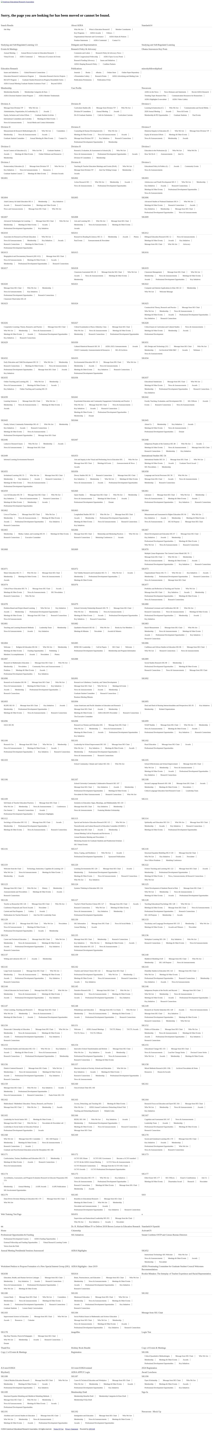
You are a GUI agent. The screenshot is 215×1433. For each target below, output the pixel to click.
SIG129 (4, 919)
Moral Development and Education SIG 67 (160, 534)
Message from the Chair (187, 853)
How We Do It (150, 154)
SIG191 (4, 1411)
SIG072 (74, 569)
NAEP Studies (150, 725)
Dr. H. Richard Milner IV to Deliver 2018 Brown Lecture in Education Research (105, 1226)
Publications (76, 68)
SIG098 (74, 721)
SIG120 (74, 865)
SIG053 (74, 455)
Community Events (192, 166)
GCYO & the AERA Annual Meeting (87, 1162)
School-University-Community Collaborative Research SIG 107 (96, 783)
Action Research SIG (81, 182)
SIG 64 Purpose (173, 522)
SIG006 (145, 197)
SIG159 (4, 1084)
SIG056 (74, 471)
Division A (5, 104)
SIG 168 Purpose (52, 1139)
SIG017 (4, 268)
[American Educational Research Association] (17, 2)
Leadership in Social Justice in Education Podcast (21, 1127)
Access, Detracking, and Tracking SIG (87, 1104)
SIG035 (4, 377)
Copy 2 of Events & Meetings (14, 1352)
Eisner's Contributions (188, 1178)
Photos (136, 237)
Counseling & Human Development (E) (88, 131)
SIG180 (4, 1293)
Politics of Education (152, 1029)
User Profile (76, 88)
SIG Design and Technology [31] (156, 346)
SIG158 (145, 1064)
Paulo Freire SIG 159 (56, 1095)
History (44, 888)
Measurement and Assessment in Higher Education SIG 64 (165, 514)
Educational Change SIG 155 (155, 1049)
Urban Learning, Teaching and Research (18, 1010)
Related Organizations (167, 709)
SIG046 (4, 440)
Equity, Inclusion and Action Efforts (16, 115)
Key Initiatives (104, 138)
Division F (146, 127)
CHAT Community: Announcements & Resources (92, 350)
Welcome (7, 647)
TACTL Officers (96, 1033)
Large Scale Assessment (12, 971)
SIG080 (145, 604)
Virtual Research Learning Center (55, 1242)
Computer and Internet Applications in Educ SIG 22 (163, 288)
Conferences (61, 807)
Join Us (180, 154)
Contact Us (116, 40)
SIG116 (4, 849)
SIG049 (4, 455)
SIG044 (74, 420)
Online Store (111, 72)
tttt (2, 1226)
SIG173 (145, 1154)
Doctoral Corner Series (199, 1052)
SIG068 (4, 549)
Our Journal (8, 810)
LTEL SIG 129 (9, 923)
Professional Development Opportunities (88, 142)
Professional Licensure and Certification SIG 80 (161, 608)
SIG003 (145, 178)
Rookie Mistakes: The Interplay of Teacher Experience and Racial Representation (176, 1273)
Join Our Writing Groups (108, 170)
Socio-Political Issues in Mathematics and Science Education (95, 1316)
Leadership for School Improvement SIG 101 (90, 744)
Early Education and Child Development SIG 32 (21, 362)
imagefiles (75, 1332)
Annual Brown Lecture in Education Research (37, 53)
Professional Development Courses (16, 1239)
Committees (61, 131)
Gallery (31, 911)
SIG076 (74, 584)
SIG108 (145, 779)
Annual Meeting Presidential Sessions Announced (22, 1250)
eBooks (98, 72)
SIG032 (4, 358)
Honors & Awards (164, 1072)
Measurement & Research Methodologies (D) (20, 131)
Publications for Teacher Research (16, 915)
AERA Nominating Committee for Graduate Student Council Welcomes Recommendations (172, 1268)
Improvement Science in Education (16, 1316)
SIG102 (145, 740)
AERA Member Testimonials (49, 96)
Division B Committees (82, 111)
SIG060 (74, 491)
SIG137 (4, 955)
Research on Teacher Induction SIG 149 (159, 1010)
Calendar (31, 1320)
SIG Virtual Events (81, 844)
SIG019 (145, 268)
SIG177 (145, 1174)
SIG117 (74, 849)
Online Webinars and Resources (50, 154)
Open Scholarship (151, 1380)
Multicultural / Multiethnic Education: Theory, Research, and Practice (28, 1104)
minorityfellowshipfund (152, 68)
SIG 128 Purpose (151, 915)
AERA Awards (95, 33)
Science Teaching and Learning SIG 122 (159, 869)
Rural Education (150, 744)
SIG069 (74, 549)
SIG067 (145, 530)
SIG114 (145, 818)
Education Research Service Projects (52, 76)
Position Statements (81, 40)
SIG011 (74, 233)
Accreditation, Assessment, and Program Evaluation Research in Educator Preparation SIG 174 (36, 1179)
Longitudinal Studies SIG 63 (84, 514)
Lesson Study (8, 1297)
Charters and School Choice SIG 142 (87, 971)
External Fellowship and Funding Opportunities (21, 1242)
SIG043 (4, 420)
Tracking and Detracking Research (86, 1111)
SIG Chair (116, 647)
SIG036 (74, 377)
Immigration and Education (83, 1416)
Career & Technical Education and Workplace (90, 1380)
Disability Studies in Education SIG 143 (159, 971)
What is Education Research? (99, 29)
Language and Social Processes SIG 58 (158, 475)
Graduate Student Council (13, 174)
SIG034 (145, 358)
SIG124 (74, 884)
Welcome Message (166, 292)
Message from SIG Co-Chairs (110, 1010)
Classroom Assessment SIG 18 (85, 272)
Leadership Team (45, 628)
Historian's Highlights (46, 814)
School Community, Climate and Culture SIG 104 (91, 764)
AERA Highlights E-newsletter (156, 99)
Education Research (9, 68)
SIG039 (4, 397)
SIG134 (4, 935)
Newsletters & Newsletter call (52, 1123)
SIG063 (74, 510)
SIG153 (4, 1045)
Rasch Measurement (152, 628)
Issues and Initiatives (107, 60)
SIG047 (74, 440)
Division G (5, 146)
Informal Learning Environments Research (19, 460)
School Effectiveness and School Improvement (161, 764)
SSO (144, 1195)
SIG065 (4, 530)
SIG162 (4, 1099)
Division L (146, 162)
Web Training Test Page (11, 1214)
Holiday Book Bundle (80, 1348)
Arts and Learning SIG (82, 221)
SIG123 (4, 884)
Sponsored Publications (117, 857)
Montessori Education (82, 1297)
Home (3, 1230)
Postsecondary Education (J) (14, 166)
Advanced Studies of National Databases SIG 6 (161, 201)
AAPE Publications (59, 1187)
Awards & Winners (114, 631)
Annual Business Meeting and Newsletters (89, 837)
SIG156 (4, 1064)
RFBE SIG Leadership (82, 647)
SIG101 (74, 740)
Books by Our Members (123, 628)
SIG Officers (192, 401)
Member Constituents (123, 29)
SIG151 (74, 1025)
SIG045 (145, 420)
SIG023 (4, 303)
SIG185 (74, 1195)
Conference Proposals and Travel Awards (18, 908)
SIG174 (4, 1174)
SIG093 (4, 701)
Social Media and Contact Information (40, 122)
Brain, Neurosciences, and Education (87, 1278)
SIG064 (145, 510)
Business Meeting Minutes (83, 697)
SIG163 (74, 1099)
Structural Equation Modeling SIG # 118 (159, 853)
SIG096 (4, 721)
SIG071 (4, 569)
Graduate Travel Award (188, 463)
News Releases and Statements (175, 92)
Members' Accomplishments (14, 654)
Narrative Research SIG (82, 990)
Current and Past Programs (13, 911)
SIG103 (4, 760)
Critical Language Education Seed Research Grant (162, 791)
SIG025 (145, 303)
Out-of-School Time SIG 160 (84, 1088)
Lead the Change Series (176, 1052)
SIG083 (145, 623)
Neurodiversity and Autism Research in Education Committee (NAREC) (100, 826)
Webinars (196, 350)
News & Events (182, 111)
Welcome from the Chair (12, 869)
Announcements (166, 154)
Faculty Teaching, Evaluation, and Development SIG (163, 401)
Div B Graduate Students (83, 115)
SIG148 (74, 1006)
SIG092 (145, 678)
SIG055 (4, 471)
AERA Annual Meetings (95, 1029)
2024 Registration (149, 1368)
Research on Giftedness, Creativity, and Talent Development (95, 682)
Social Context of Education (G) (15, 150)
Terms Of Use (58, 1429)
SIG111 (145, 799)
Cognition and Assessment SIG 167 (157, 1119)
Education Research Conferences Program (19, 76)
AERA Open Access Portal (113, 57)
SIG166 (74, 1115)
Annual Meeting (9, 53)
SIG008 (74, 217)
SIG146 (145, 986)
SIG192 (74, 1411)
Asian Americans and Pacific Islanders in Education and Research (97, 705)
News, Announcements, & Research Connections (185, 876)
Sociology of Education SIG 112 (15, 822)
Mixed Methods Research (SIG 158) (157, 1068)
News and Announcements (13, 209)
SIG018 (74, 268)
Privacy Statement (71, 1429)
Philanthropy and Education (84, 1010)
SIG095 (145, 701)
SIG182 (145, 1293)
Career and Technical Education (15, 939)
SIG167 (145, 1115)
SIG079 (74, 604)
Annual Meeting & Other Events (41, 138)
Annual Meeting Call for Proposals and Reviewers (92, 833)
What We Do (192, 150)
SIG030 (74, 342)
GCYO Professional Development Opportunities (108, 1169)
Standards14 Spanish (151, 1226)
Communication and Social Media (196, 108)
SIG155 (145, 1045)
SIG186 (145, 1352)
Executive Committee (33, 537)
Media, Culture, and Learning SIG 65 (31, 534)
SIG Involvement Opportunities (15, 1190)
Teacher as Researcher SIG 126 (15, 904)
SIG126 (4, 900)
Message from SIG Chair (37, 209)
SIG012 (145, 233)
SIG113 (74, 818)
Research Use (9, 744)
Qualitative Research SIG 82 (84, 628)
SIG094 (74, 701)
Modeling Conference (174, 860)
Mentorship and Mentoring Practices (110, 534)
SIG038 (4, 1273)
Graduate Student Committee (14, 138)
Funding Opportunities (36, 651)
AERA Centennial (100, 40)
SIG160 (74, 1084)
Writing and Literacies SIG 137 (15, 959)
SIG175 (74, 1174)
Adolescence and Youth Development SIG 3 (160, 182)
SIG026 (4, 323)
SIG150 (4, 1025)
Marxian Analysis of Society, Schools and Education (92, 1068)
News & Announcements (13, 122)
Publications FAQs (104, 80)
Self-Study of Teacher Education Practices (19, 803)
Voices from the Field (11, 1246)
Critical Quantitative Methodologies (157, 1356)
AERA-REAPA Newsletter (107, 713)
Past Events (196, 115)
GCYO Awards (79, 1169)
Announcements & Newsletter (98, 240)
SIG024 (74, 303)
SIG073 (145, 569)
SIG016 (145, 252)
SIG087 (4, 659)
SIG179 (4, 1195)
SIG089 (145, 659)
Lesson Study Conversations (33, 1308)
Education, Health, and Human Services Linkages (21, 1278)
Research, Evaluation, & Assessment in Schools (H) (92, 150)
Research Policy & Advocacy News (108, 53)
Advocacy (186, 244)
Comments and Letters (82, 53)
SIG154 (74, 1045)
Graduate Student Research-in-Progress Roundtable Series (42, 80)
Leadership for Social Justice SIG (15, 1119)
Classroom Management (153, 272)
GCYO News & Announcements (118, 1162)
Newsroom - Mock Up (151, 1411)
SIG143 (145, 967)
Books (88, 72)
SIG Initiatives (77, 1235)
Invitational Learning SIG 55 (14, 475)
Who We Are (78, 29)
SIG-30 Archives (121, 350)
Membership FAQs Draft (83, 1400)
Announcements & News (126, 463)
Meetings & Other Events (46, 119)
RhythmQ (5, 1372)
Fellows (109, 33)
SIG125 (145, 884)
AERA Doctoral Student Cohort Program (18, 96)
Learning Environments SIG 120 (85, 869)
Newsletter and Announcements (85, 1206)
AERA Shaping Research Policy (85, 64)
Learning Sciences (10, 401)
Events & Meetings (9, 49)
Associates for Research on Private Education (20, 237)
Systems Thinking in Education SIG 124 (88, 888)
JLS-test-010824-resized (81, 1368)
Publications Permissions (83, 80)
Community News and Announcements (46, 666)
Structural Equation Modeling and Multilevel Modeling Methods (26, 1396)
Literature (148, 495)
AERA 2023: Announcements (116, 346)
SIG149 (145, 1006)
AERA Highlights (79, 1250)
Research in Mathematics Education (16, 663)
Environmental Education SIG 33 (86, 362)
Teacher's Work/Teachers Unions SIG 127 (89, 904)
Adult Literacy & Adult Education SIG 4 (18, 201)
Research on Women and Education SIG (88, 725)
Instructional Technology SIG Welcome (159, 1255)
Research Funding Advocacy (84, 60)
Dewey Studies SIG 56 (82, 475)
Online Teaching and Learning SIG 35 (33, 389)
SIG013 (4, 252)
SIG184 (74, 1312)
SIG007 (4, 217)
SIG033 (74, 358)
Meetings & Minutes (81, 631)
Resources (47, 170)
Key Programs (79, 33)
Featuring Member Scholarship (108, 810)
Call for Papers (101, 647)
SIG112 (4, 818)
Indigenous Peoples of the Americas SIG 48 (160, 444)
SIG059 (4, 491)
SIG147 (4, 1006)
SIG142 (74, 967)
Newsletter (98, 631)
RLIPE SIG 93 (9, 705)
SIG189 (4, 1392)
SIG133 (145, 919)
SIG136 (145, 935)
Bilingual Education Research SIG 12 (158, 237)
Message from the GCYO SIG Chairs (114, 1166)
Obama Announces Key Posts (154, 49)
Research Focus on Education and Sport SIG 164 (162, 1104)
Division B (76, 104)
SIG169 (74, 1135)
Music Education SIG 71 (12, 573)
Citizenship (76, 1230)
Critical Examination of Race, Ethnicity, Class (90, 327)
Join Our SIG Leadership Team (45, 915)
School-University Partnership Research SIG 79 (91, 608)
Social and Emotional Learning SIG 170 (159, 1139)
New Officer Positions (152, 860)
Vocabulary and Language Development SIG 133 (162, 923)
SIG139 (74, 955)
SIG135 (74, 935)
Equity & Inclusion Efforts (154, 135)
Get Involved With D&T (167, 350)
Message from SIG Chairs (38, 1068)
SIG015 (74, 252)
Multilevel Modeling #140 (154, 959)
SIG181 (74, 1293)
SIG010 (4, 233)
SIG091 (74, 678)
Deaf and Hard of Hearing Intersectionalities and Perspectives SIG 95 (169, 705)
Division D (5, 127)
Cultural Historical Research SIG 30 (87, 346)
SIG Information (80, 923)
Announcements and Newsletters (15, 892)
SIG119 (4, 865)
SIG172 (74, 1154)
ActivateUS (147, 1230)
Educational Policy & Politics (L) (156, 166)
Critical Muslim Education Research (16, 1380)
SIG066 (74, 530)
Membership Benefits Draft (83, 1396)
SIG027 (74, 323)
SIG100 (4, 740)
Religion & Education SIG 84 (26, 647)
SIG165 (4, 1115)
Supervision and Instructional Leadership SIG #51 (92, 1218)
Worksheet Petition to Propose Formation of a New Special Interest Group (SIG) (35, 1266)
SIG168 (4, 1135)
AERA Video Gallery (180, 99)
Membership (6, 88)
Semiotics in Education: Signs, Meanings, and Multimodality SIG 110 (98, 803)
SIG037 (145, 377)
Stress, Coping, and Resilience (85, 853)
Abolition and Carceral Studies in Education (19, 1416)
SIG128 (145, 900)
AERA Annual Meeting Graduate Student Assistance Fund (24, 84)
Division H (76, 146)
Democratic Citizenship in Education (17, 1029)
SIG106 (4, 779)
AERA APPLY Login (80, 1372)
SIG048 (145, 440)
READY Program (10, 80)
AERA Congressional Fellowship (86, 57)
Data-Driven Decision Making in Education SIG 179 (22, 1199)
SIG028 (145, 323)
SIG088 (74, 659)
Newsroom (146, 88)
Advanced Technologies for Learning (17, 221)
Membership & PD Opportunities (156, 115)
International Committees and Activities (18, 119)
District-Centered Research (13, 1068)
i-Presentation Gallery (81, 76)
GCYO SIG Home (81, 1158)
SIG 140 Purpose (165, 962)
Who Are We (37, 150)
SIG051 (74, 1214)
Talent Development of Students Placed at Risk (161, 888)
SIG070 (145, 549)
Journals (77, 72)
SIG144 (4, 986)
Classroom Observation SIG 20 (15, 299)
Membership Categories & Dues (36, 92)
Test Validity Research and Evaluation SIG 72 (90, 573)
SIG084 (4, 643)
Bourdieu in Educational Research (86, 1199)
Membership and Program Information (122, 651)
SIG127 (74, 900)
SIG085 (74, 643)
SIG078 (4, 604)
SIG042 (145, 397)
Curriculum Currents (125, 115)
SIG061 (145, 491)
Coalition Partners (109, 64)
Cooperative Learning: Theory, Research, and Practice (23, 327)
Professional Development (154, 334)
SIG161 (145, 1084)
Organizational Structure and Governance (88, 37)
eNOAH (92, 1429)
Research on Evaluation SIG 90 (15, 682)
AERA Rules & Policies (117, 37)
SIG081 (4, 623)
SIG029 (4, 342)
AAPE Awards (41, 1187)
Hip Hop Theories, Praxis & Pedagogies (18, 1336)
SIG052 (145, 1250)
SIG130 (74, 919)
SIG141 (4, 967)
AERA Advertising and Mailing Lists (125, 76)
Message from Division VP (13, 108)
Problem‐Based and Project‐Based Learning (19, 608)
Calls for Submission (105, 115)
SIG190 (145, 1376)
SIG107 (74, 779)
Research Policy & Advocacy (83, 49)
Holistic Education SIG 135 (84, 947)
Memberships (8, 1072)
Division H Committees (82, 158)
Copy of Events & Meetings (154, 1348)
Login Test (146, 1332)
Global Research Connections (34, 72)
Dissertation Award (175, 1181)
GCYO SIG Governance (102, 1158)
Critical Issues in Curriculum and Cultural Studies (162, 327)
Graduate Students (180, 115)
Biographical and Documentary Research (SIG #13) (22, 256)
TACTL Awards (132, 1029)
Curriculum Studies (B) (82, 108)
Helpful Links (109, 1111)
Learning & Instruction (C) (154, 108)
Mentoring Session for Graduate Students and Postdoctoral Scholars (98, 841)
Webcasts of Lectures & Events (49, 57)
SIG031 (145, 342)
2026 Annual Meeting (152, 111)
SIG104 (74, 760)
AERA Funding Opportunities (45, 1239)
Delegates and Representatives (84, 45)
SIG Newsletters (150, 467)
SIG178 (4, 1332)
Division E (76, 127)
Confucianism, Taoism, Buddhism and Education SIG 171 (24, 1158)
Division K (76, 162)
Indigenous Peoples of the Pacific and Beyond (161, 990)
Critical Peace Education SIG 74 (15, 589)
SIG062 (4, 510)
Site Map (7, 29)
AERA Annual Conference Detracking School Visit (107, 1107)
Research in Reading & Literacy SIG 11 (88, 237)
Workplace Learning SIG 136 (155, 939)
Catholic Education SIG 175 (84, 1178)
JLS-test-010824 (8, 1368)
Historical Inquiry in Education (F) (157, 131)
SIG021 (74, 284)
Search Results (7, 25)
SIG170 (145, 1135)
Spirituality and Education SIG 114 (157, 822)
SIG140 (145, 955)
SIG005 (74, 197)
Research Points (100, 76)
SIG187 (74, 1376)
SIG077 (145, 584)
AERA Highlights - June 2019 (84, 1266)
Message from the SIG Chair (112, 272)
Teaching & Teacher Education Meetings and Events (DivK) (95, 166)
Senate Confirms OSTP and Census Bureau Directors (164, 1235)
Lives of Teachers (10, 514)
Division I (146, 146)
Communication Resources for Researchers (187, 96)
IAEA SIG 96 (9, 725)
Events (147, 405)
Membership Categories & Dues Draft (112, 1396)
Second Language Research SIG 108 (158, 783)
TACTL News (79, 1033)
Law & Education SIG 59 (13, 495)
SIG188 (4, 1376)
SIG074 (4, 584)
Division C (146, 104)
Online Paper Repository (130, 72)
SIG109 (4, 799)
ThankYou (5, 1348)
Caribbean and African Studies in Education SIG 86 (163, 647)
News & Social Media (123, 923)
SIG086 (145, 643)
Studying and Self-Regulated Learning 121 (19, 45)
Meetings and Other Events (46, 205)
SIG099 (145, 721)
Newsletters (45, 654)
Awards (46, 111)
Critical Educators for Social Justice (16, 990)
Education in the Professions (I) (156, 150)
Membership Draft (79, 1392)
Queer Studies (79, 495)
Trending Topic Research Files (155, 96)
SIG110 (74, 799)
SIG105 (145, 760)
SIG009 (145, 217)
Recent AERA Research (200, 92)
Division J (5, 162)
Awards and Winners (175, 927)
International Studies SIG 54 (154, 455)
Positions (7, 670)
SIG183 (4, 1312)
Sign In (145, 1392)
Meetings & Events (104, 463)
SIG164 (145, 1099)
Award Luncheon (149, 1372)
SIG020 (4, 284)
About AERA (77, 25)
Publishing (53, 651)
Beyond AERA (56, 84)
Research (191, 1181)
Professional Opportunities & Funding (17, 1235)
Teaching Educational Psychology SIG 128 (160, 904)
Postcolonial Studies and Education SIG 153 (19, 1049)
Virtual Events (9, 57)
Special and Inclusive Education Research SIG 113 (92, 822)
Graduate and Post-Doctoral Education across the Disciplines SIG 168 (28, 1150)
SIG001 (4, 178)
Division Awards (57, 174)
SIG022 (145, 284)
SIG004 (4, 197)
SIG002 (74, 178)
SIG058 (145, 471)
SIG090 (4, 678)
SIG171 (4, 1154)
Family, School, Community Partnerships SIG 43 (21, 424)
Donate (91, 416)
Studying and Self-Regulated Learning (158, 45)
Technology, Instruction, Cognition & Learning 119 (45, 869)
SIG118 (145, 849)
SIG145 (74, 986)
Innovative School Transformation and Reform (90, 1049)
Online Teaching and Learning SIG (16, 382)
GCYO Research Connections (85, 1166)
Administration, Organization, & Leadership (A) (21, 111)
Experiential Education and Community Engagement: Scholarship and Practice (102, 401)
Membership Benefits (11, 92)
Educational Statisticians (153, 382)
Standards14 (147, 25)
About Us (148, 424)
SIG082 (74, 623)
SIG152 (145, 1025)
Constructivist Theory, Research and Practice (160, 307)
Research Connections (123, 138)
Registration (76, 1352)
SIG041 (74, 397)
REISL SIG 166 (80, 1119)
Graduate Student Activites (44, 115)
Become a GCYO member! (126, 1158)
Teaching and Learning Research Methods (19, 628)
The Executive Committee (83, 717)
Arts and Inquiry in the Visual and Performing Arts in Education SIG (98, 460)
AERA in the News (151, 92)
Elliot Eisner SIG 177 (152, 1178)
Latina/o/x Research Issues (13, 444)
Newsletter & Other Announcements (87, 794)
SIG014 (74, 1273)
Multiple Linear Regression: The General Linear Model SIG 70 (167, 553)
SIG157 (74, 1064)
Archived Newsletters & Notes (187, 1068)
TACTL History (115, 1029)
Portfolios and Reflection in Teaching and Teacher (162, 589)
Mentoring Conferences (104, 537)
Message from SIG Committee (29, 1139)
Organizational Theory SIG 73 (155, 573)
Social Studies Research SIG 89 (156, 663)
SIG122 (145, 865)
